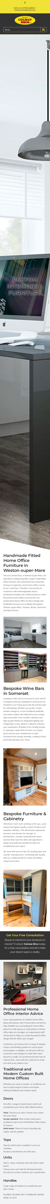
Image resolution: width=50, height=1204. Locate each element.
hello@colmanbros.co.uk (25, 10)
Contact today (29, 944)
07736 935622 (28, 8)
